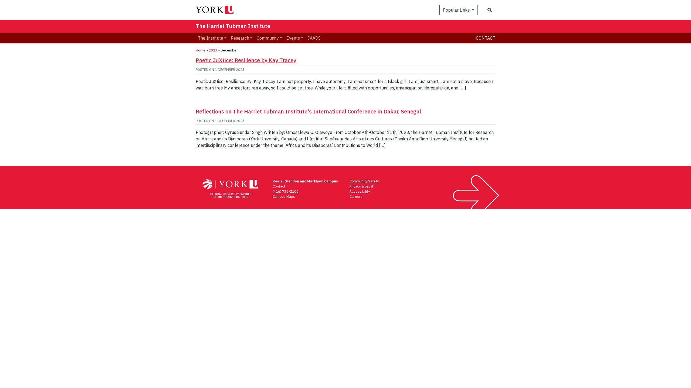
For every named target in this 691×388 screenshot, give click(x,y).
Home (200, 50)
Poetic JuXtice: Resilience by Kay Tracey (246, 60)
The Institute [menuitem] (210, 38)
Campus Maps (284, 196)
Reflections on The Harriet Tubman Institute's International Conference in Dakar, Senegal (308, 111)
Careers (356, 196)
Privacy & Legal (361, 186)
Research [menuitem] (240, 38)
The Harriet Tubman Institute (233, 26)
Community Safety (364, 181)
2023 (213, 50)
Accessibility (360, 191)
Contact (485, 38)
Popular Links (457, 10)
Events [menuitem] (293, 38)
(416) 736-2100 (286, 191)
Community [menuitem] (268, 38)
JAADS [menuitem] (314, 38)
